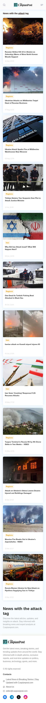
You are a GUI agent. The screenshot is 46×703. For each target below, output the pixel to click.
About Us (10, 687)
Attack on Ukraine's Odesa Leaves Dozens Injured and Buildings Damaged (22, 492)
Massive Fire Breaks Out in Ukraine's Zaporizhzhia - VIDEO (20, 540)
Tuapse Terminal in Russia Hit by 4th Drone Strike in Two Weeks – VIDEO (23, 443)
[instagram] (25, 697)
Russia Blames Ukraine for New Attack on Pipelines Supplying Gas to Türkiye (22, 589)
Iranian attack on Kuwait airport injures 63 (22, 344)
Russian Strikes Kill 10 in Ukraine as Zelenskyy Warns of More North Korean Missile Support (21, 54)
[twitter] (19, 697)
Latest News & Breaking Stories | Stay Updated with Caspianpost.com (22, 681)
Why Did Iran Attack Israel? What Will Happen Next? (20, 248)
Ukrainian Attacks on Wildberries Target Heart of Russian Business (21, 102)
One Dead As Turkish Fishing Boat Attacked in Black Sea (19, 297)
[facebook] (5, 697)
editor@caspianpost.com (16, 691)
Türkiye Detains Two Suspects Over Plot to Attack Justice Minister (23, 199)
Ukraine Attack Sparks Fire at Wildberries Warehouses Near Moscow (22, 150)
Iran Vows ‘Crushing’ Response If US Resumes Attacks (20, 394)
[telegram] (12, 697)
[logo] (23, 5)
